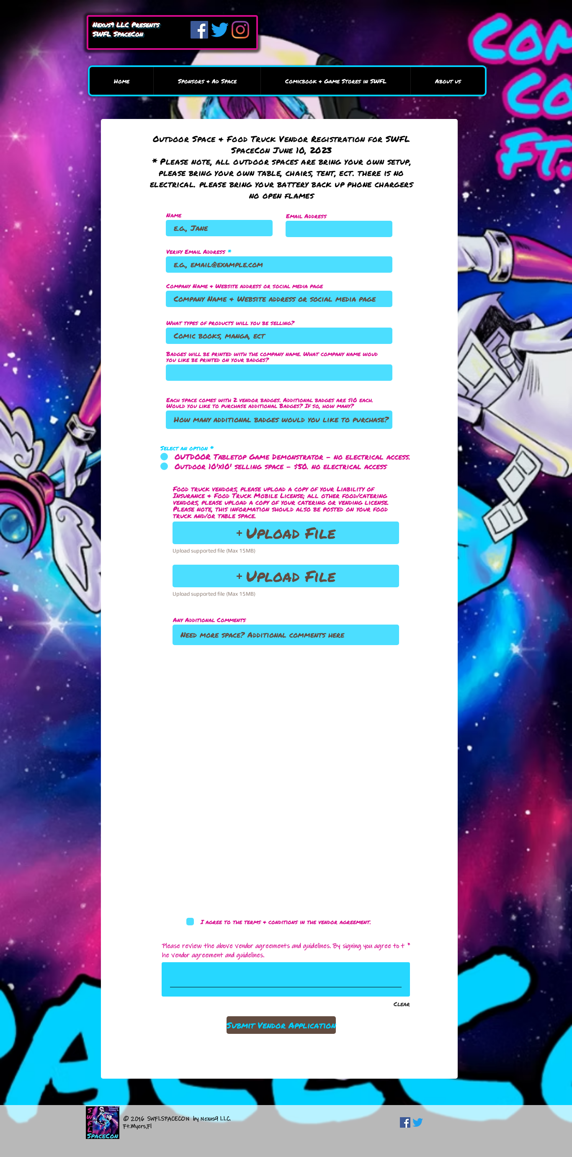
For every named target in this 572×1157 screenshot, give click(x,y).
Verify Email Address (195, 251)
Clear (402, 1004)
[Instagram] (240, 30)
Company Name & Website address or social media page (244, 286)
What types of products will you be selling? (230, 322)
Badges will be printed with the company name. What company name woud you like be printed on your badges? (272, 356)
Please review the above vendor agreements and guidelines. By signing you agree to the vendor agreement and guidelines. (283, 950)
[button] (286, 533)
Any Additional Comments (209, 619)
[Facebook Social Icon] (405, 1122)
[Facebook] (199, 30)
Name (173, 215)
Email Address (306, 216)
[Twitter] (220, 30)
